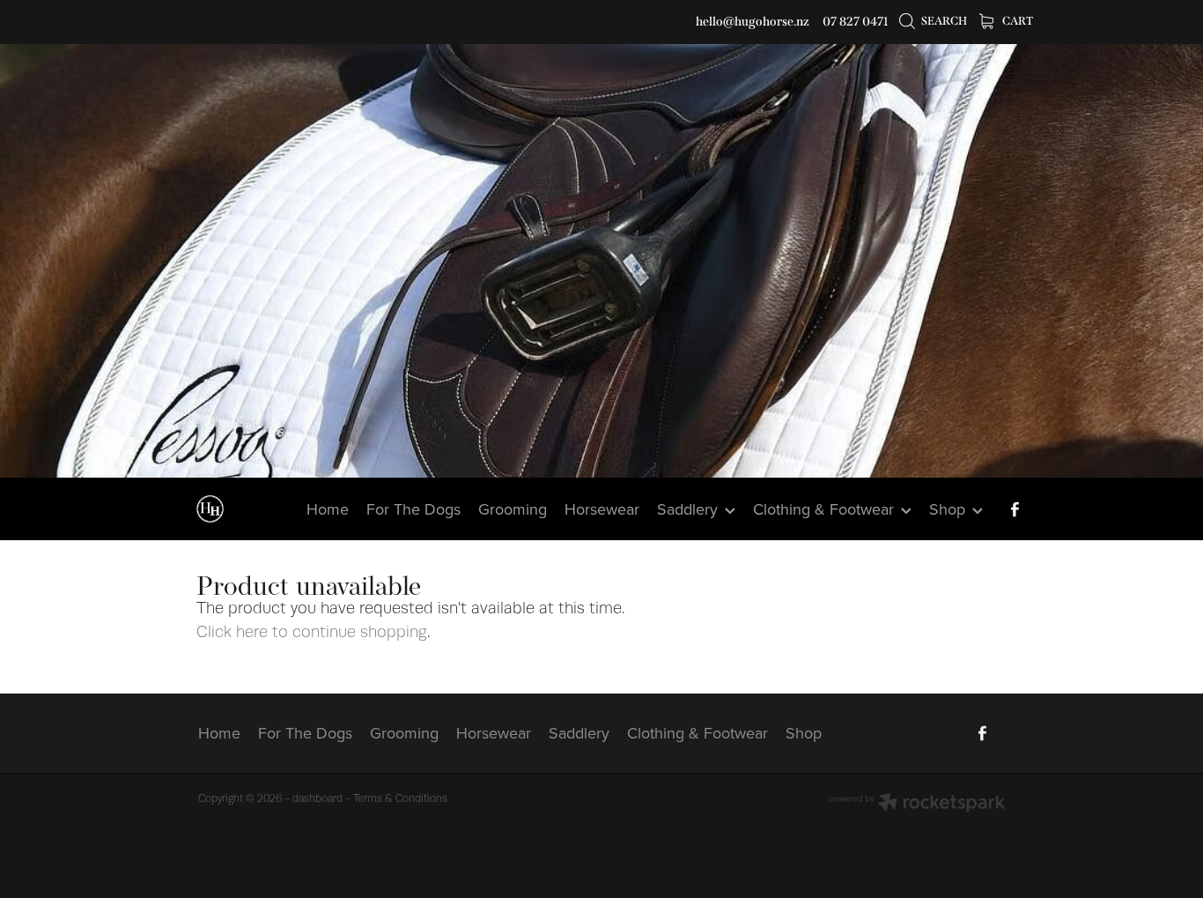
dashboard (317, 798)
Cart (1016, 20)
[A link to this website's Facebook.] (1014, 509)
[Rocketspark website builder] (917, 804)
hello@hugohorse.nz (752, 21)
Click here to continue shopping (311, 632)
